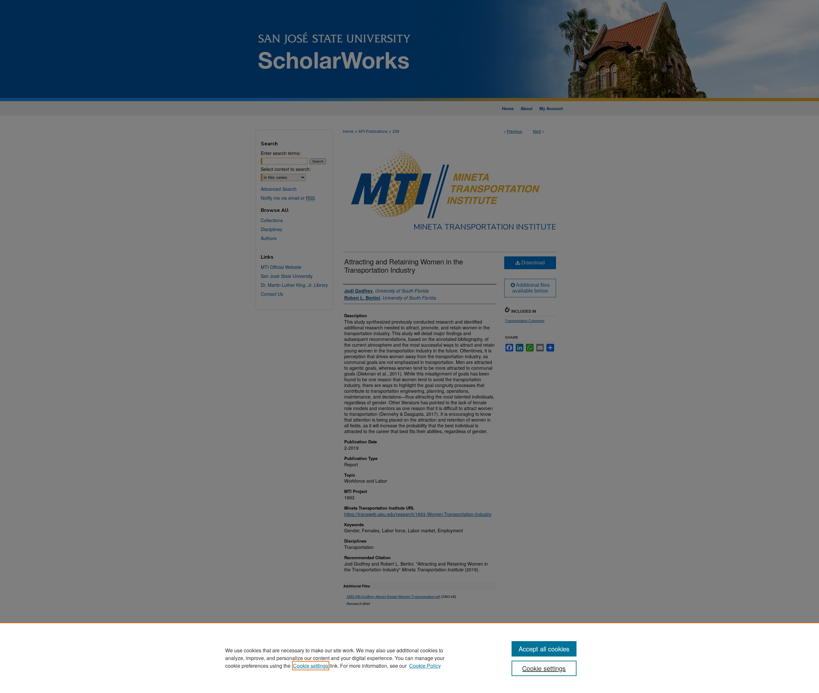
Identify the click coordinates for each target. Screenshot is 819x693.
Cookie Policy (425, 665)
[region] (409, 658)
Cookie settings (310, 665)
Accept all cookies (544, 648)
